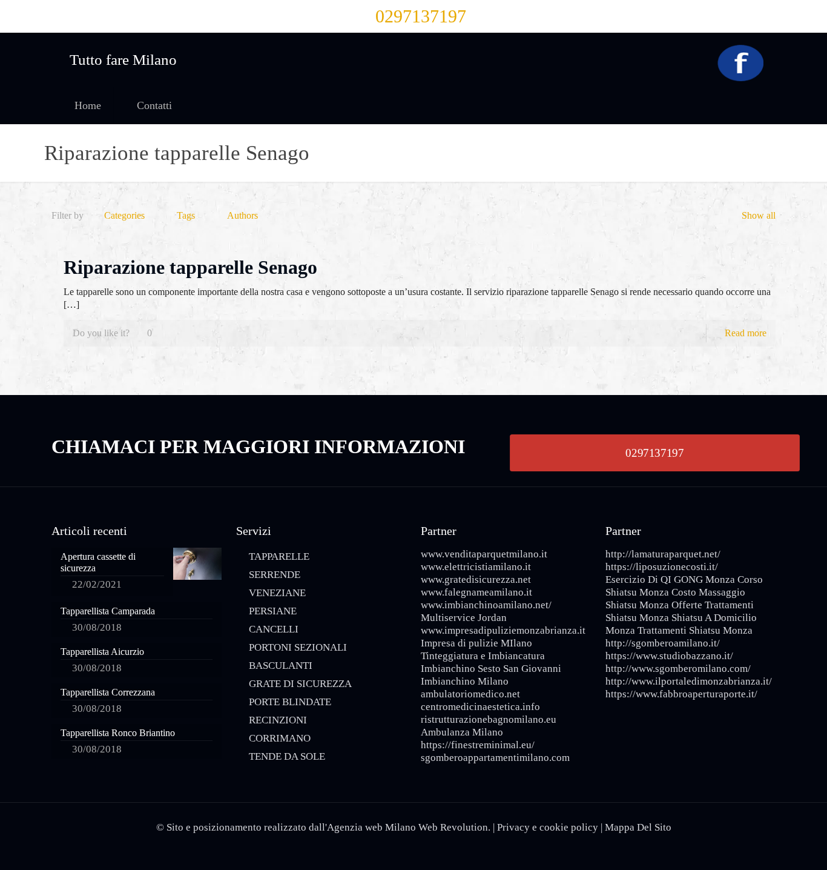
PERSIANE (273, 611)
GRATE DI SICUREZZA (300, 683)
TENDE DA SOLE (287, 756)
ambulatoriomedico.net (470, 694)
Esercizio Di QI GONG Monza (670, 579)
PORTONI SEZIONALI (298, 647)
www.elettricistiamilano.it (476, 567)
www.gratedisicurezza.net (476, 579)
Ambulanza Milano (462, 732)
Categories (124, 215)
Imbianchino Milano (465, 681)
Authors (242, 215)
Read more (745, 333)
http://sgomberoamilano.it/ (662, 643)
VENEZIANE (277, 593)
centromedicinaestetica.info (480, 706)
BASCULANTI (280, 665)
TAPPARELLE (279, 556)
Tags (186, 215)
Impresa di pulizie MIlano (476, 643)
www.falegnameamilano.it (476, 592)
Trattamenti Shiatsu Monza (695, 630)
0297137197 (420, 16)
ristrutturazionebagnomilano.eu (488, 719)
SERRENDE (274, 574)
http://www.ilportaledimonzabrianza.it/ (688, 681)
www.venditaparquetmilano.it (484, 554)
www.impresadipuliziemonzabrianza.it (503, 630)
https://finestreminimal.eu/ (478, 745)
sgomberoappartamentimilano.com (495, 757)
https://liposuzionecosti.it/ (661, 567)
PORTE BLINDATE (290, 702)
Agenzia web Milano (371, 827)
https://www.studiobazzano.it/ (669, 656)
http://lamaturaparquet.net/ (662, 554)
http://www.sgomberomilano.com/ (678, 668)
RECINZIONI (278, 720)
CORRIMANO (280, 738)
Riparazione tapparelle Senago (190, 267)
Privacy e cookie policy (547, 827)
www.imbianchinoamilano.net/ (486, 605)
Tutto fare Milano (123, 59)
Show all (759, 215)
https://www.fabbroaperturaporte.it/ (681, 694)
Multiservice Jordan (464, 617)
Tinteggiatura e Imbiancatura (483, 656)
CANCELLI (273, 629)
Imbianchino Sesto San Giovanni (491, 668)
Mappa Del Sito (638, 827)
